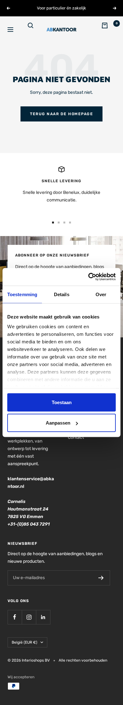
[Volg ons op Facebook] (15, 617)
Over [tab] (101, 294)
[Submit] (101, 578)
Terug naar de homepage (61, 114)
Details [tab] (61, 294)
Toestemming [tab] (22, 294)
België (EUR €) (24, 642)
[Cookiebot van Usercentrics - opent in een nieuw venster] (88, 277)
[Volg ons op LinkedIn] (43, 617)
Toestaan (62, 402)
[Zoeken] (35, 30)
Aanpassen (58, 423)
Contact (76, 437)
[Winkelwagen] (108, 30)
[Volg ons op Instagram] (29, 617)
